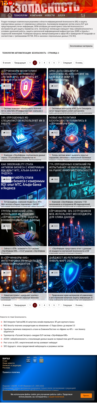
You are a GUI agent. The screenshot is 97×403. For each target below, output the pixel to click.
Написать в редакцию (12, 365)
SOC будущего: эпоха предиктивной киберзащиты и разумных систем (33, 346)
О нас (5, 361)
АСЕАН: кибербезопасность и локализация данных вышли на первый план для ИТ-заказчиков (44, 339)
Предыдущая (20, 63)
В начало (7, 63)
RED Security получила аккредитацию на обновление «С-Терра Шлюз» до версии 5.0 (39, 325)
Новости (50, 15)
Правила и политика (11, 372)
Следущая (67, 63)
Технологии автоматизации (16, 53)
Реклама (6, 368)
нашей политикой (56, 397)
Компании (36, 15)
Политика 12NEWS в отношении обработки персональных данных (31, 390)
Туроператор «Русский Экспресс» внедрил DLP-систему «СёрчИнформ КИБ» (36, 335)
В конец (79, 63)
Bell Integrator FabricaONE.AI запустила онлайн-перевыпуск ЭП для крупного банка (39, 322)
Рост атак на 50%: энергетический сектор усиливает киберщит (30, 342)
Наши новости (9, 363)
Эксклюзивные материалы (81, 46)
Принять (86, 396)
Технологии (20, 15)
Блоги (61, 15)
